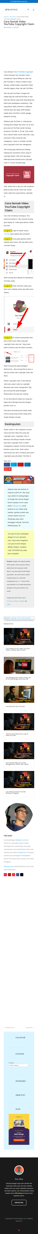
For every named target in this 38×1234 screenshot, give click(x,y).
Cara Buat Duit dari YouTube (15, 706)
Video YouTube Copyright (23, 72)
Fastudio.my (21, 852)
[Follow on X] (21, 874)
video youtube (26, 618)
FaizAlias (8, 27)
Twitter (8, 604)
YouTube (12, 17)
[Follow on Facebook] (17, 874)
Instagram (22, 601)
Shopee (16, 537)
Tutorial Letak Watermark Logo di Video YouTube (17, 734)
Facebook (15, 601)
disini (19, 581)
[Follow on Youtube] (9, 874)
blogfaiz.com (20, 840)
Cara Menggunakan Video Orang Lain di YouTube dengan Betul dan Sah (18, 678)
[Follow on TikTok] (13, 874)
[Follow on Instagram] (5, 874)
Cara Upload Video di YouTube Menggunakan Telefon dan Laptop (17, 763)
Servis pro (19, 1202)
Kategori (11, 1063)
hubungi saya (17, 506)
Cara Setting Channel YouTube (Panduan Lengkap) (16, 792)
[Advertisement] (19, 50)
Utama (6, 17)
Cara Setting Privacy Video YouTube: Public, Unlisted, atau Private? (18, 649)
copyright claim (16, 618)
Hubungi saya (8, 866)
